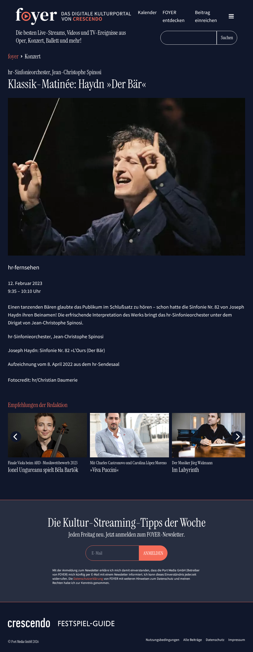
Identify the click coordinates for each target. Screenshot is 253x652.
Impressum (236, 639)
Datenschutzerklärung (88, 579)
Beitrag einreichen (206, 16)
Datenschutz (215, 639)
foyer (13, 56)
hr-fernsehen (23, 267)
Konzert (33, 56)
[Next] (237, 436)
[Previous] (15, 436)
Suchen (227, 37)
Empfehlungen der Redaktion (37, 405)
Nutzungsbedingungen (162, 639)
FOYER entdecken (174, 16)
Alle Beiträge (192, 639)
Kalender (147, 12)
